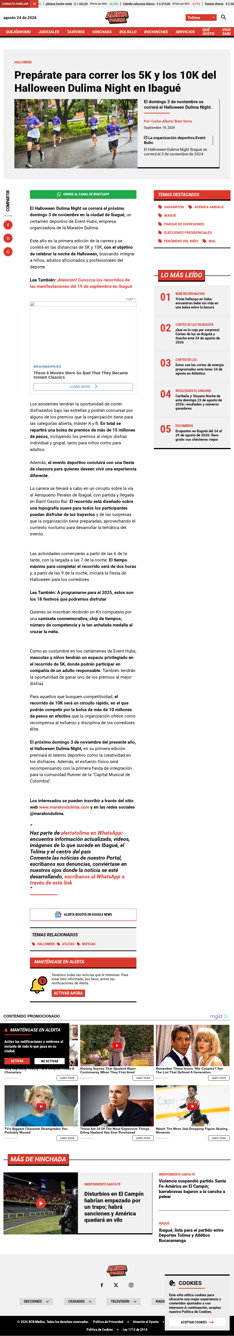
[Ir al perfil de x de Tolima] (116, 1285)
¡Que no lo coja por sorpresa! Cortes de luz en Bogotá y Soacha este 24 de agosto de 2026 (198, 336)
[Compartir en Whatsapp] (8, 251)
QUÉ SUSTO (208, 31)
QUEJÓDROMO (18, 32)
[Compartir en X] (8, 238)
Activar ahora (68, 993)
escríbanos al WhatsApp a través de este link (77, 880)
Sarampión (174, 207)
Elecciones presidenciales (188, 233)
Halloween (46, 944)
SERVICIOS (185, 32)
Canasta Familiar (15, 3)
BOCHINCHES (156, 32)
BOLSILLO (128, 32)
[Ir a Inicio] (117, 17)
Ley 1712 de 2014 (135, 1329)
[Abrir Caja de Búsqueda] (223, 17)
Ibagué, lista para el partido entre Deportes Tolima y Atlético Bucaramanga (191, 1235)
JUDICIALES (48, 32)
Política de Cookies (196, 1312)
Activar (17, 1061)
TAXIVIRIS (76, 32)
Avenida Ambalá (208, 207)
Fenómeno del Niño (181, 241)
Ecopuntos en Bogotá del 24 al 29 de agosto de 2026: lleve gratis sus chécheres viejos (199, 435)
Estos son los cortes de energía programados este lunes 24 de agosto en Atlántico (200, 369)
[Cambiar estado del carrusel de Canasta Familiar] (34, 4)
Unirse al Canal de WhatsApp (86, 194)
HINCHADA (102, 32)
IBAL (212, 241)
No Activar (49, 1061)
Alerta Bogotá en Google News (88, 914)
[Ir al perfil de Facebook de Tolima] (102, 1285)
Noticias (89, 944)
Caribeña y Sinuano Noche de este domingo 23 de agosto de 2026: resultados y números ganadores (199, 402)
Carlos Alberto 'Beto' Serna (171, 121)
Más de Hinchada (38, 1159)
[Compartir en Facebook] (8, 224)
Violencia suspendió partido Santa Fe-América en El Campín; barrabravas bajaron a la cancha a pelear (192, 1188)
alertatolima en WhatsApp (91, 833)
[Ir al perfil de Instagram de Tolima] (131, 1285)
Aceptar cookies (194, 1322)
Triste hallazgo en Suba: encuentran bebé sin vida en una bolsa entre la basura (197, 303)
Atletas (68, 944)
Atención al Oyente (146, 1322)
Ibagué (170, 215)
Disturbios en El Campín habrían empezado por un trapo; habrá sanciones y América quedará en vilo (114, 1207)
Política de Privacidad (108, 1322)
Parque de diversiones (184, 224)
